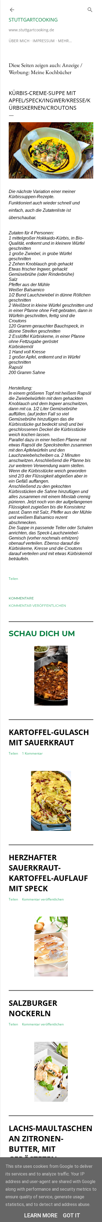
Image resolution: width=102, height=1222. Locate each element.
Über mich (19, 40)
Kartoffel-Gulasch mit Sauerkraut (49, 737)
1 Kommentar (32, 753)
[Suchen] (90, 8)
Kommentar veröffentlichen (37, 606)
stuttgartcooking (33, 19)
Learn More (40, 1215)
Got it (71, 1215)
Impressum (44, 40)
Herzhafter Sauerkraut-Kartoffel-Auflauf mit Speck (48, 872)
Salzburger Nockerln (33, 1008)
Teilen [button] (13, 578)
